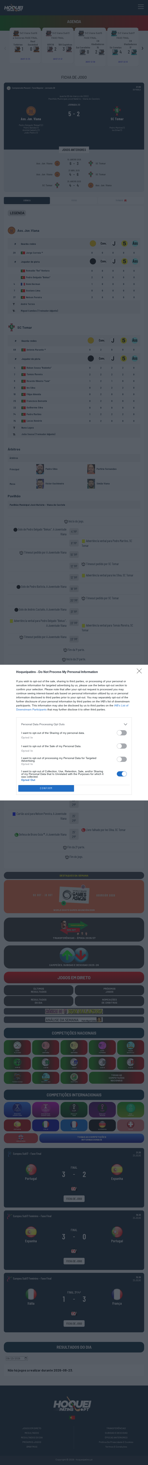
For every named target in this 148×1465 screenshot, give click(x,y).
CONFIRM (46, 788)
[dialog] (74, 732)
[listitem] (74, 724)
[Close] (140, 672)
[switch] (122, 732)
